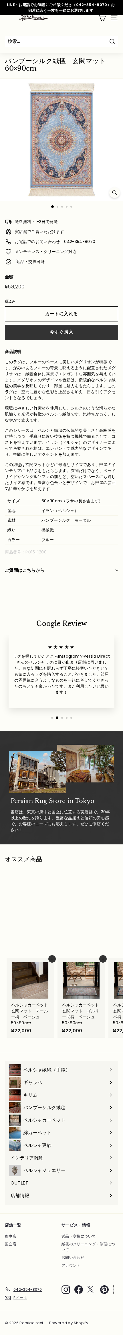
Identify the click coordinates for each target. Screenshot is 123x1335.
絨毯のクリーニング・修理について (88, 1246)
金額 (9, 277)
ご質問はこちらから (24, 570)
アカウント (71, 1265)
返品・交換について (78, 1236)
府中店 (10, 1236)
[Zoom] (114, 192)
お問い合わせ (72, 1257)
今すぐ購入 (61, 332)
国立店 (10, 1244)
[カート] (102, 17)
